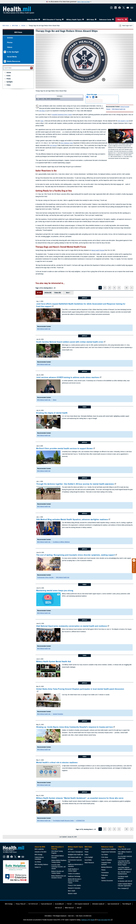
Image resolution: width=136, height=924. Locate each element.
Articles (10, 38)
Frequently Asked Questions (106, 863)
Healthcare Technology (74, 876)
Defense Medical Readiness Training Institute (58, 861)
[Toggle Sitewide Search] (131, 19)
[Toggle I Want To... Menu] (126, 20)
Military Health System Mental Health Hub (53, 661)
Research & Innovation (74, 888)
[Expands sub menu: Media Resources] (5, 61)
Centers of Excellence (74, 874)
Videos (9, 47)
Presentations (105, 873)
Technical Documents (107, 881)
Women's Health (72, 893)
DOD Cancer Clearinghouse (75, 852)
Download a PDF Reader (87, 920)
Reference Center (105, 20)
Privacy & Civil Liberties (74, 885)
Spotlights (10, 82)
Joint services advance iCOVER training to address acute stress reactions (67, 377)
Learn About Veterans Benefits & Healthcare (124, 868)
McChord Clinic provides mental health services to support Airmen (64, 448)
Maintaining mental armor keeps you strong (54, 590)
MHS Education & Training (52, 20)
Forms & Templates (106, 860)
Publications (104, 875)
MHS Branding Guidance (41, 864)
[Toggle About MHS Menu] (39, 20)
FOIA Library (104, 857)
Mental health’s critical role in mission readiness (57, 762)
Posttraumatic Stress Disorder (45, 577)
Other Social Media (95, 101)
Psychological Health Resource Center (63, 821)
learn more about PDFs (104, 920)
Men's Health (71, 891)
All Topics (70, 849)
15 (126, 288)
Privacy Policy (20, 904)
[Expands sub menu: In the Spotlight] (5, 52)
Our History (38, 862)
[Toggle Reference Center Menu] (113, 20)
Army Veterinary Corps (67, 143)
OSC (78, 908)
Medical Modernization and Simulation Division (58, 877)
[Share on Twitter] (90, 97)
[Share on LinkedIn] (93, 97)
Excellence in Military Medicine (61, 542)
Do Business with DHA (124, 881)
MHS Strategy (38, 855)
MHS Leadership (39, 849)
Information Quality (97, 904)
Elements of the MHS (40, 852)
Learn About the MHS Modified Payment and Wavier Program (124, 863)
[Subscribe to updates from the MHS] (132, 8)
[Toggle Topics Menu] (83, 20)
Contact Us (38, 867)
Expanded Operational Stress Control (62, 115)
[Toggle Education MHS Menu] (62, 20)
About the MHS (32, 20)
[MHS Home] (14, 853)
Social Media (12, 57)
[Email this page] (96, 97)
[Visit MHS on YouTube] (128, 8)
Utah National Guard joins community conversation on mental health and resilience (71, 626)
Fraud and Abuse (45, 904)
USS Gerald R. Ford (123, 121)
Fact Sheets (104, 855)
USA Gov (57, 908)
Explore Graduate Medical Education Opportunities (125, 885)
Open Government (112, 904)
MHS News (90, 20)
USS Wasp (42, 111)
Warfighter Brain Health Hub (75, 855)
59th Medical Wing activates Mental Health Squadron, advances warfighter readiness (72, 519)
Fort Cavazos (53, 145)
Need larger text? (127, 26)
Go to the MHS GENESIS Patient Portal (125, 857)
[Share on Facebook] (87, 97)
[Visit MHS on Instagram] (111, 8)
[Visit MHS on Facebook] (119, 8)
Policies (103, 870)
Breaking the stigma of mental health (52, 413)
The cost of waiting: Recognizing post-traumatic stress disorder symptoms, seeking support (75, 555)
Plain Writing (125, 904)
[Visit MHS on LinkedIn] (115, 8)
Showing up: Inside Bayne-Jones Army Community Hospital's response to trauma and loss (74, 727)
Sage (41, 121)
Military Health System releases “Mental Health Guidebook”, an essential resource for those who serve (79, 798)
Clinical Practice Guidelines (108, 849)
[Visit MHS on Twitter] (124, 8)
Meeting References (106, 867)
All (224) (39, 293)
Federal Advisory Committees (39, 858)
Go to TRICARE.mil (123, 849)
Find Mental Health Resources (123, 877)
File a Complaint (122, 888)
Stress (54, 400)
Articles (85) (47, 293)
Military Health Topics (74, 20)
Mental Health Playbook (98, 250)
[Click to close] (134, 560)
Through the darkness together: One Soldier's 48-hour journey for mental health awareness (75, 484)
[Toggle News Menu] (95, 20)
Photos (10, 42)
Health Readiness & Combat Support (73, 870)
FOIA (68, 904)
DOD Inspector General (81, 904)
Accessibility (58, 904)
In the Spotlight (13, 52)
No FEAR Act (32, 904)
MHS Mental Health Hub (118, 109)
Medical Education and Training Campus (57, 872)
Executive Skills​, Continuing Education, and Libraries (58, 867)
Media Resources (13, 61)
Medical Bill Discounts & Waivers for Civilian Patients (74, 881)
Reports (103, 878)
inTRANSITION (80, 821)
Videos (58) (57, 293)
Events (8, 76)
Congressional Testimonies (108, 852)
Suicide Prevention (58, 714)
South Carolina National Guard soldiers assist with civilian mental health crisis (69, 342)
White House (68, 908)
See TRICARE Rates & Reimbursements (124, 873)
